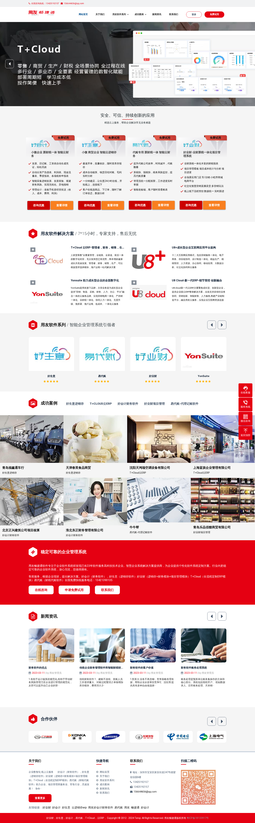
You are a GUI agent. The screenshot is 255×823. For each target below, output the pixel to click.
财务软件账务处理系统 (194, 667)
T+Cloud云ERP (101, 403)
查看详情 (61, 205)
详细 (52, 354)
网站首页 (83, 14)
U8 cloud (203, 376)
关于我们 (100, 14)
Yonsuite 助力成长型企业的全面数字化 (95, 280)
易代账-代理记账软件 (184, 403)
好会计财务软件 (128, 403)
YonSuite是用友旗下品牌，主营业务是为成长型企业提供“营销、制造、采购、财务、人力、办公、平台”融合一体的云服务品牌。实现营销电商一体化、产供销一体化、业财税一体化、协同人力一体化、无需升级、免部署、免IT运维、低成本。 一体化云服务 (97, 296)
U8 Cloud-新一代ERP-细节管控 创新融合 (197, 280)
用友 (127, 807)
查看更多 (40, 798)
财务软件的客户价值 (142, 667)
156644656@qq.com (145, 791)
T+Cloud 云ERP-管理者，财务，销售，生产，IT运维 (103, 247)
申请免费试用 (74, 590)
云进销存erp (79, 807)
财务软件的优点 (38, 667)
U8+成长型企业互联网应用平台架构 (194, 247)
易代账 (51, 376)
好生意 (66, 807)
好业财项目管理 (154, 403)
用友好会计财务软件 (100, 807)
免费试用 (214, 14)
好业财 (102, 376)
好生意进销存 (75, 403)
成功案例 (139, 14)
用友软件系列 (119, 14)
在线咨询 (41, 590)
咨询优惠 (38, 205)
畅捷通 (135, 807)
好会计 (56, 807)
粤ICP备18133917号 (198, 818)
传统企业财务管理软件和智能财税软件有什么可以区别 (110, 667)
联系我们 (173, 14)
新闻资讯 (156, 14)
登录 (194, 14)
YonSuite (153, 376)
